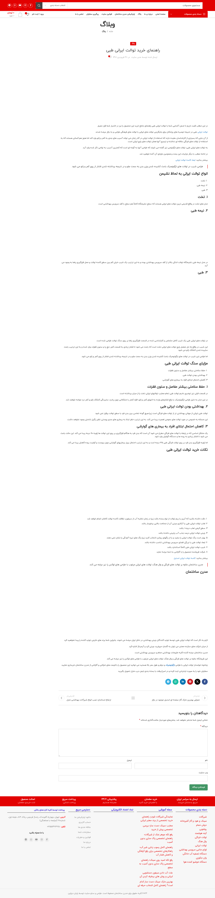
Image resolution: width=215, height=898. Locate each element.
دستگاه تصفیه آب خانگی (195, 854)
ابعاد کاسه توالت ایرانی (185, 160)
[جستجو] (39, 5)
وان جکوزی (201, 858)
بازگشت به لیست (133, 698)
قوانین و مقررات (83, 837)
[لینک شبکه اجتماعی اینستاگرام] (25, 5)
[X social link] (197, 682)
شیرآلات (203, 817)
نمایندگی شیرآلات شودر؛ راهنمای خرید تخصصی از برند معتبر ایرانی (157, 818)
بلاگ (104, 31)
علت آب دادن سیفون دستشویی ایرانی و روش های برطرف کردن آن (156, 874)
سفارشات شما (84, 832)
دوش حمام (201, 825)
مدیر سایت (136, 57)
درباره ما (87, 842)
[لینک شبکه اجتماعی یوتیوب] (20, 5)
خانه (111, 31)
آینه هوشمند (201, 833)
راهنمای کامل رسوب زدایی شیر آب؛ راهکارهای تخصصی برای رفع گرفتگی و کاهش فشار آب (155, 851)
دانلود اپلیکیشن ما (82, 817)
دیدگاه (204, 726)
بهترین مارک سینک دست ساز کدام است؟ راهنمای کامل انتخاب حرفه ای (155, 883)
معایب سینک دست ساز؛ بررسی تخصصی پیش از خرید (158, 827)
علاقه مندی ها (84, 827)
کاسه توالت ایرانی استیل (184, 558)
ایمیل (129, 760)
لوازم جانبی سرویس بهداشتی (193, 849)
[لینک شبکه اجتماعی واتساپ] (15, 5)
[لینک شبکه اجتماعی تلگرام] (9, 5)
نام (206, 760)
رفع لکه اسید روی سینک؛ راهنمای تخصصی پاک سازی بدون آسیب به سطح (156, 863)
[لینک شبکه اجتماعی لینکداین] (183, 682)
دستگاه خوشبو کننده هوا (195, 862)
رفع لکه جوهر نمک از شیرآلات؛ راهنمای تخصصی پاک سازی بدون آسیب (156, 838)
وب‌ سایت (203, 772)
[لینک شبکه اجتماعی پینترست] (190, 682)
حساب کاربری (85, 822)
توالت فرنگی (201, 837)
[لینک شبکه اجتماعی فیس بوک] (30, 5)
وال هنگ (202, 841)
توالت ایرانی (202, 132)
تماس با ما (86, 847)
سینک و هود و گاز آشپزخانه (193, 821)
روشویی (203, 829)
